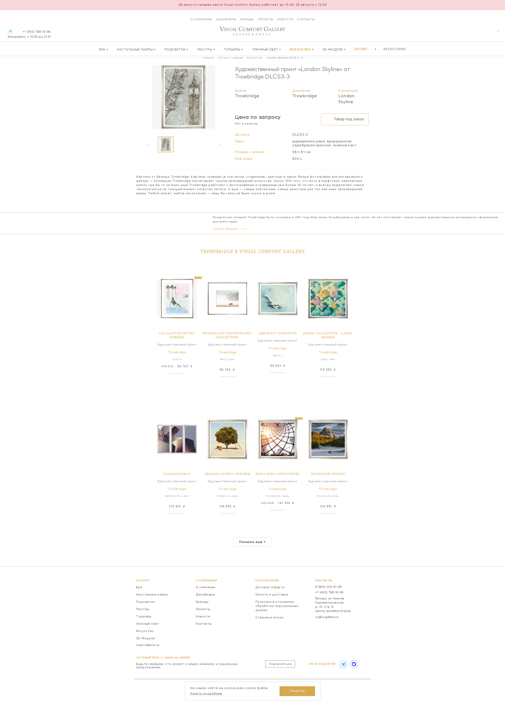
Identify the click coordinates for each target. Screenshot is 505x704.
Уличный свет (266, 49)
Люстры (206, 49)
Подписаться (280, 664)
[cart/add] (181, 379)
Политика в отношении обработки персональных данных (277, 606)
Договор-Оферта (270, 587)
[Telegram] (10, 31)
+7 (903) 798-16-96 (29, 34)
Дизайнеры (226, 19)
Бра (103, 49)
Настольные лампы (136, 49)
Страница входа (269, 617)
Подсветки (176, 49)
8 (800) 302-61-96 (328, 587)
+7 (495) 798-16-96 (329, 592)
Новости (285, 19)
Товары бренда (225, 229)
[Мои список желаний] (485, 33)
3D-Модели (334, 49)
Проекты (265, 19)
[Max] (353, 664)
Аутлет (361, 49)
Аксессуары (394, 49)
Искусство (302, 49)
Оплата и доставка (271, 594)
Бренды (247, 19)
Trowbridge (247, 96)
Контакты (306, 19)
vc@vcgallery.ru (327, 617)
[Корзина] (495, 33)
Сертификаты (147, 645)
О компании (201, 19)
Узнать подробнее (206, 693)
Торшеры (233, 49)
